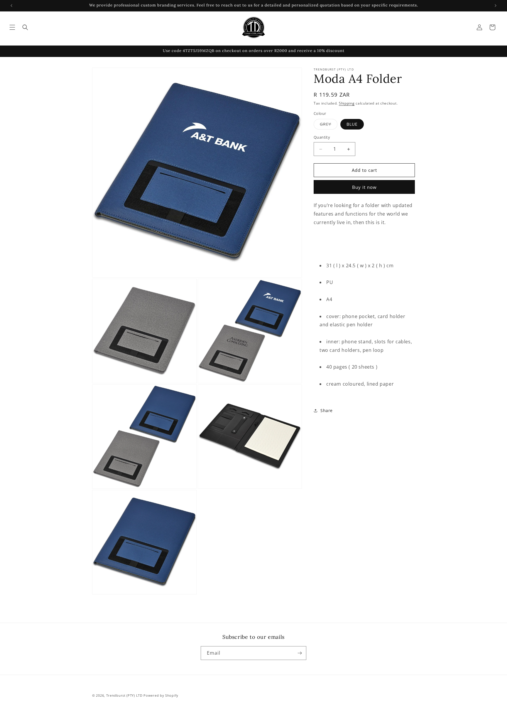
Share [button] (326, 410)
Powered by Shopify (160, 695)
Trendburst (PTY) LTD (124, 695)
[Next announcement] (495, 5)
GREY (328, 125)
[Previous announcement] (11, 5)
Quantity (322, 137)
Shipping (347, 103)
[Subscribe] (299, 653)
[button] (12, 27)
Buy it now (364, 187)
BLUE (352, 124)
